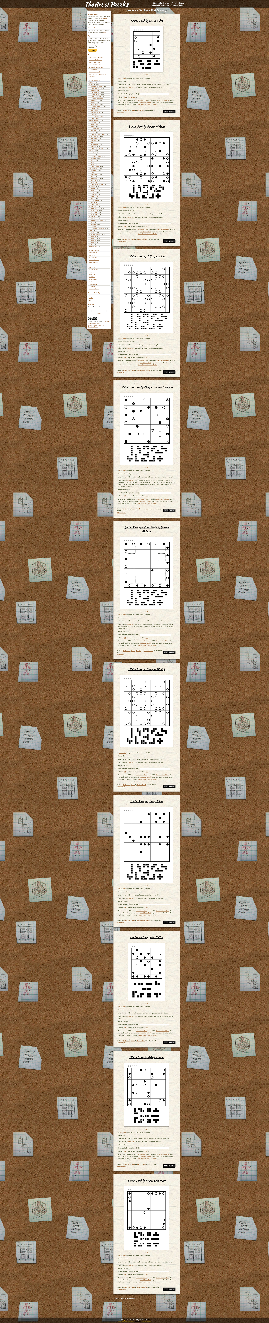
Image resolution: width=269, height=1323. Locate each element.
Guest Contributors (94, 289)
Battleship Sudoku (96, 112)
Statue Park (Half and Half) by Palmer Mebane (146, 529)
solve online (122, 78)
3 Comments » (121, 1289)
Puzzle (90, 230)
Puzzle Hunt (94, 212)
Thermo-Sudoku (95, 92)
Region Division (93, 168)
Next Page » (131, 1298)
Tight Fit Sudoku (95, 94)
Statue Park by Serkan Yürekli (146, 669)
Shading (91, 150)
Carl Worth (92, 277)
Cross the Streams (96, 156)
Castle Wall (94, 194)
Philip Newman (93, 284)
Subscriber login (164, 3)
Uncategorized (93, 246)
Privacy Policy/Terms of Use (126, 1321)
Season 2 (93, 240)
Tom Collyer (92, 274)
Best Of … (93, 218)
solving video (132, 97)
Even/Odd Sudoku (96, 96)
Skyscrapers (94, 124)
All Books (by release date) (96, 67)
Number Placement (94, 120)
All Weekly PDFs (93, 69)
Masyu (93, 188)
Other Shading (95, 166)
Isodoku (93, 102)
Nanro (92, 160)
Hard (90, 300)
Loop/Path (92, 186)
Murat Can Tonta (93, 262)
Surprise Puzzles (95, 208)
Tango (92, 132)
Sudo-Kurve (94, 110)
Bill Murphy (92, 286)
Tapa (92, 152)
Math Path (94, 130)
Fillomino (93, 170)
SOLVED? (171, 111)
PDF (146, 75)
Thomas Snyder (93, 252)
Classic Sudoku (95, 88)
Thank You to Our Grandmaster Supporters (97, 75)
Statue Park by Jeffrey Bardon (147, 256)
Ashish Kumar (92, 265)
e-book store (104, 18)
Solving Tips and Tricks (97, 220)
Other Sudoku (95, 118)
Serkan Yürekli (93, 257)
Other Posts (92, 216)
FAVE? (166, 111)
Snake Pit (93, 180)
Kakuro (93, 126)
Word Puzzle (94, 210)
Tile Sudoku (94, 114)
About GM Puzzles (158, 5)
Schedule (93, 224)
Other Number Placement (98, 134)
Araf (92, 176)
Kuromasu (94, 182)
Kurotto (93, 162)
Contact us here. (146, 1321)
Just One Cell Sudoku (97, 86)
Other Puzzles (92, 206)
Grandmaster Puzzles (143, 371)
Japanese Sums (95, 128)
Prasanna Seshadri (94, 260)
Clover (90, 281)
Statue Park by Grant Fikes (147, 21)
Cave (92, 172)
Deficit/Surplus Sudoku (97, 116)
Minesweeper (94, 144)
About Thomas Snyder (95, 64)
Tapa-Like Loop (95, 200)
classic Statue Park (141, 100)
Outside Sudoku (95, 108)
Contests (93, 226)
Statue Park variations (162, 100)
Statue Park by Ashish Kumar (146, 1057)
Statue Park (94, 142)
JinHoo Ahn (92, 272)
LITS (92, 154)
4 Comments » (121, 241)
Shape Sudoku (95, 104)
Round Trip (94, 202)
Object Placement (94, 136)
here (104, 32)
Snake (92, 198)
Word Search (94, 214)
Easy (90, 295)
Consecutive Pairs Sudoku (98, 98)
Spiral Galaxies (95, 178)
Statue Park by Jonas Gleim (146, 801)
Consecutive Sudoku (96, 106)
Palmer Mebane (93, 269)
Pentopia (93, 146)
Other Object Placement (97, 148)
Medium (91, 298)
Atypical (91, 82)
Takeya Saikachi (93, 279)
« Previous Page (118, 1298)
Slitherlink (94, 190)
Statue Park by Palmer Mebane (146, 126)
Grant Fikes (92, 255)
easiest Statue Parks (145, 102)
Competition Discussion (97, 228)
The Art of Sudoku (177, 5)
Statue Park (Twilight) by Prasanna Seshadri (147, 387)
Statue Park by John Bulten (146, 937)
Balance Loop (94, 196)
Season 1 (93, 242)
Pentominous (94, 174)
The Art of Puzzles (106, 4)
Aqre (92, 164)
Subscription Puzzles (94, 234)
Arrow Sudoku (95, 90)
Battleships (94, 140)
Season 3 (93, 238)
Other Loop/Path (95, 204)
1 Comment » (121, 112)
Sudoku (91, 84)
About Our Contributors (95, 60)
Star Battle (94, 138)
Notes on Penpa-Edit (94, 72)
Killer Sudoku (94, 100)
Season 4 (93, 236)
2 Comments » (121, 787)
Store (155, 3)
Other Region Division (97, 184)
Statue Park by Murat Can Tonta (147, 104)
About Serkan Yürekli (94, 62)
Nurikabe (93, 158)
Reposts (91, 244)
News (92, 222)
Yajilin (92, 192)
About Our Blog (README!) (96, 57)
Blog (168, 5)
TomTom (93, 122)
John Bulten (92, 267)
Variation (91, 232)
